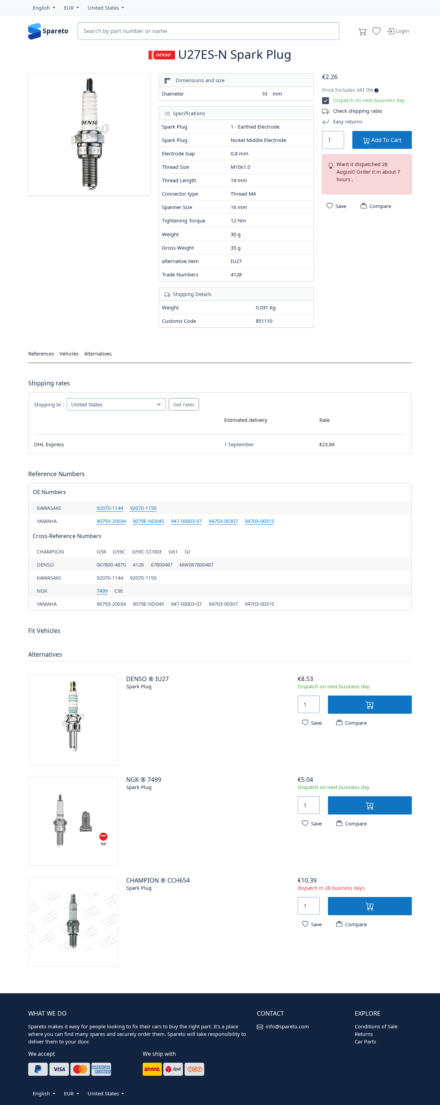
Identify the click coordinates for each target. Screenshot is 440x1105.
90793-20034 (111, 520)
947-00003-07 (186, 520)
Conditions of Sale (376, 1026)
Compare (380, 206)
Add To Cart (386, 140)
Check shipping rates (357, 110)
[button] (44, 7)
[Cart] (363, 31)
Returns (364, 1033)
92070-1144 (110, 507)
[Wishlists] (376, 31)
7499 (102, 590)
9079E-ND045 (148, 520)
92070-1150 (143, 507)
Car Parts (365, 1041)
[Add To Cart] (370, 705)
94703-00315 (259, 520)
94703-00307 (223, 520)
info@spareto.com (287, 1026)
